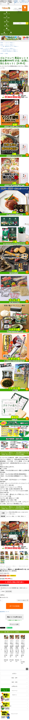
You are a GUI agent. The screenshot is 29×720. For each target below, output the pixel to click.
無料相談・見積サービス (16, 2)
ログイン (15, 8)
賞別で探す (6, 21)
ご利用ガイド (19, 11)
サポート (14, 694)
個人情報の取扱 (3, 708)
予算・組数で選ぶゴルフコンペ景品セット (10, 46)
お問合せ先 (14, 686)
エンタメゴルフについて (17, 9)
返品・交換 (14, 682)
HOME (1, 42)
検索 (27, 23)
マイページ (14, 690)
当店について (7, 13)
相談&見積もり (4, 34)
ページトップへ (27, 669)
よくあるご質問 (19, 12)
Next (27, 648)
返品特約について (4, 611)
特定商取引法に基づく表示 (5, 706)
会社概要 (2, 700)
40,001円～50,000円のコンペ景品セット (10, 51)
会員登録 (20, 8)
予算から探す (7, 17)
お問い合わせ (3, 703)
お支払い (14, 673)
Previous (1, 649)
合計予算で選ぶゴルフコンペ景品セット (10, 49)
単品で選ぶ (6, 25)
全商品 (6, 53)
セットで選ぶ (7, 29)
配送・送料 (14, 677)
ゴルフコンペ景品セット (9, 42)
